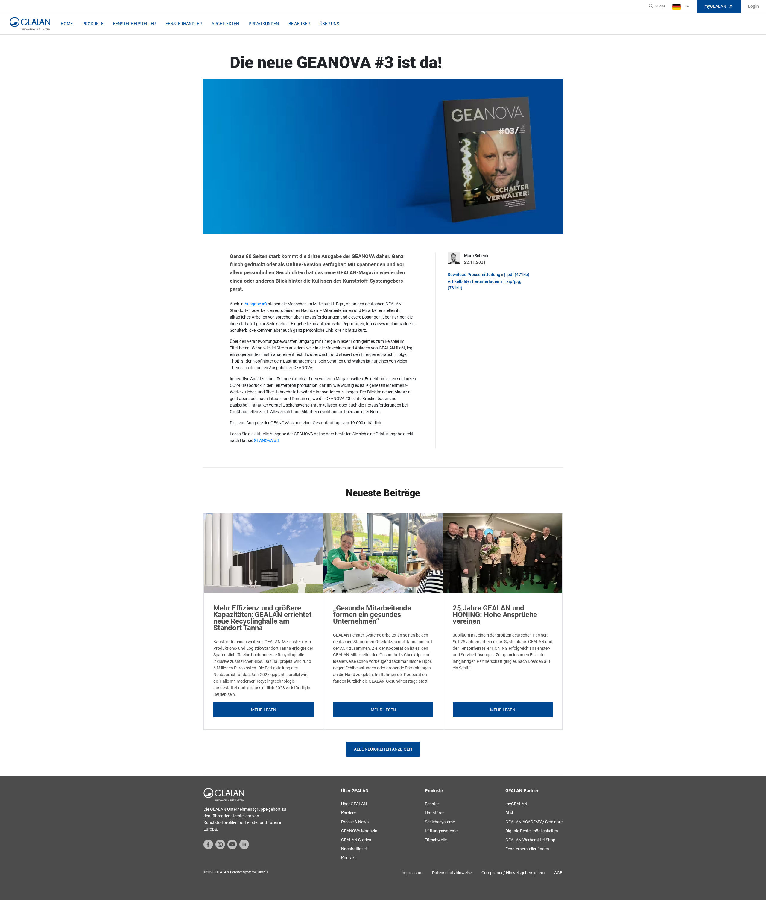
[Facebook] (208, 844)
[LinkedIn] (244, 844)
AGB (558, 872)
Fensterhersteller (134, 23)
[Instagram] (220, 844)
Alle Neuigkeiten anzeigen (383, 749)
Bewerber (299, 23)
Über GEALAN (354, 803)
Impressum (412, 872)
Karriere (348, 812)
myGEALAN (715, 6)
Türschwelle (436, 839)
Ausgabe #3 (255, 303)
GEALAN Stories (356, 839)
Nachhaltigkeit (354, 848)
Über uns (329, 23)
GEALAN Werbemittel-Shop (530, 839)
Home (67, 23)
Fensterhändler (183, 23)
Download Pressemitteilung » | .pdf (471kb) (488, 274)
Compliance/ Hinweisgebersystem (513, 872)
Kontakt (348, 857)
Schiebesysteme (440, 821)
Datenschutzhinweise (452, 872)
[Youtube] (232, 844)
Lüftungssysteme (441, 830)
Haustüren (435, 812)
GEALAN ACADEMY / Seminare (534, 821)
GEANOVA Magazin (359, 830)
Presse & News (355, 821)
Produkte (93, 23)
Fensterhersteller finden (527, 848)
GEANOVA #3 (266, 440)
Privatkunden (264, 23)
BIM (509, 812)
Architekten (225, 23)
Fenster (432, 803)
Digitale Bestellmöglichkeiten (531, 830)
